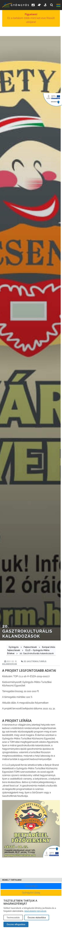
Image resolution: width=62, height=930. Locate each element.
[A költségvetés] (45, 5)
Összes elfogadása (16, 924)
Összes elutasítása (37, 917)
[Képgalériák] (33, 5)
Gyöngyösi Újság (31, 892)
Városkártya (31, 886)
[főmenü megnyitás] (59, 5)
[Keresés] (51, 5)
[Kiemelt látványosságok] (39, 5)
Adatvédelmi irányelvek (35, 911)
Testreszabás (13, 917)
